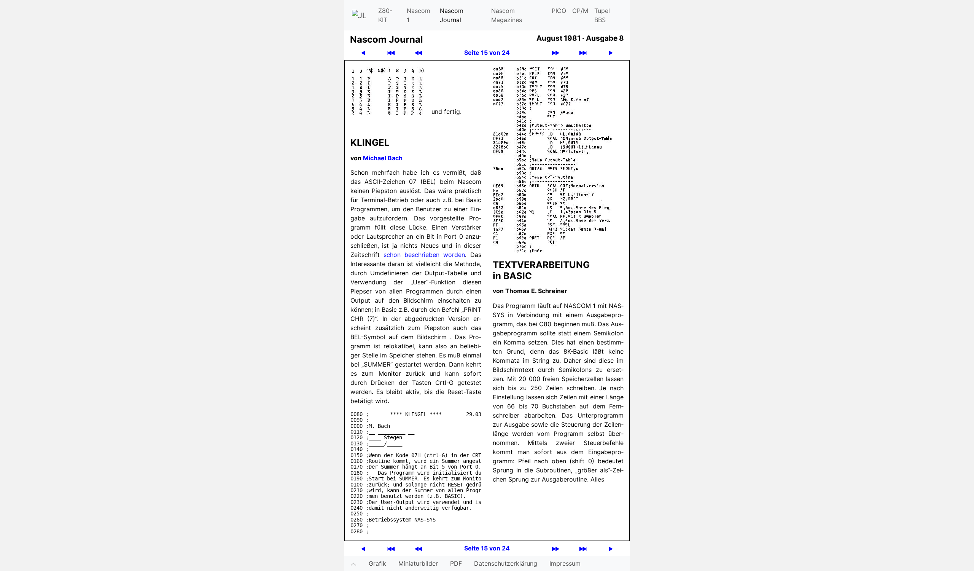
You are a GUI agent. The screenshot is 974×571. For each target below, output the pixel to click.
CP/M (580, 10)
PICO (559, 10)
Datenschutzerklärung (505, 563)
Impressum (565, 563)
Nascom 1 (418, 15)
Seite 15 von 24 (487, 52)
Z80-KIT (385, 15)
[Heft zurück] (418, 52)
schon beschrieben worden (424, 254)
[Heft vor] (555, 52)
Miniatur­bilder (418, 563)
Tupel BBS (602, 15)
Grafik (377, 563)
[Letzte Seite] (583, 52)
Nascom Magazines (506, 15)
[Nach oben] (353, 563)
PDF (456, 563)
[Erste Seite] (391, 52)
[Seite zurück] (363, 52)
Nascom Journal (451, 15)
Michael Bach (383, 158)
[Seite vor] (610, 52)
